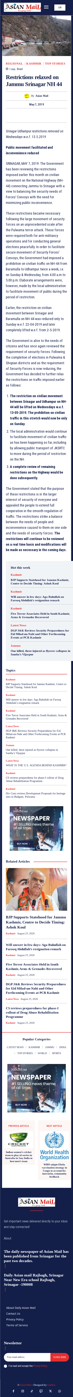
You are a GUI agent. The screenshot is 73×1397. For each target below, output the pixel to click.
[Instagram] (22, 1391)
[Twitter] (32, 115)
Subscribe (59, 1357)
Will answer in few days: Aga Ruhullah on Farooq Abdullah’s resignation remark (33, 701)
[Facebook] (23, 115)
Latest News (18, 625)
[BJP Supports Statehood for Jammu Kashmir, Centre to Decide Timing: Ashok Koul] (36, 889)
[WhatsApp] (50, 115)
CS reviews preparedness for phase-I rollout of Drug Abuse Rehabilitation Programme (35, 779)
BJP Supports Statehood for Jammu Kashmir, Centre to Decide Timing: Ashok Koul (36, 686)
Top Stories (55, 63)
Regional (14, 63)
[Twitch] (41, 1391)
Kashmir (33, 63)
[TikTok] (32, 1391)
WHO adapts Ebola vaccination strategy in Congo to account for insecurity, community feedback (54, 1170)
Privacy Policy (40, 1365)
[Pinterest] (41, 115)
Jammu (15, 645)
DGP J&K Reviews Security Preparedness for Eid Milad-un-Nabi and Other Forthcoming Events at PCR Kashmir (40, 634)
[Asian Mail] (27, 96)
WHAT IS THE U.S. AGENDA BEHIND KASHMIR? (36, 765)
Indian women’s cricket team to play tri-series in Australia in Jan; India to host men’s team (19, 1157)
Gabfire (51, 1384)
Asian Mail (41, 95)
